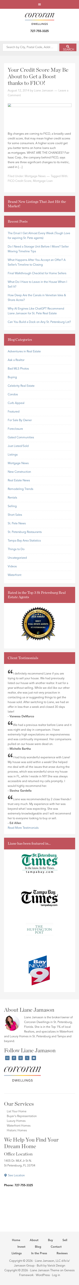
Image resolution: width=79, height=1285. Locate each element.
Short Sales (15, 515)
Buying (12, 377)
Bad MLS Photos (18, 368)
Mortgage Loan (43, 181)
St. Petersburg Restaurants (25, 532)
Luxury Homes (16, 1121)
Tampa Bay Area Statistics (24, 540)
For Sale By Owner (20, 420)
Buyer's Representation (22, 1116)
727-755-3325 (39, 31)
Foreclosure (15, 429)
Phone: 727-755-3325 (18, 1185)
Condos (13, 394)
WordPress (43, 1275)
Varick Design (56, 1265)
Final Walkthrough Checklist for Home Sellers (37, 273)
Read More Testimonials (23, 828)
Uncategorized (17, 558)
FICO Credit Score (19, 181)
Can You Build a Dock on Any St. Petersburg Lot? (39, 322)
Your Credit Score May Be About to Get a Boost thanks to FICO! (38, 76)
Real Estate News (19, 480)
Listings (13, 454)
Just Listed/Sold (18, 446)
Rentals (12, 497)
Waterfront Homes (18, 1125)
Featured (13, 411)
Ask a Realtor (16, 360)
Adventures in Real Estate (24, 351)
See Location (16, 1175)
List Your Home (16, 1111)
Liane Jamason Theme (44, 1270)
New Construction (19, 472)
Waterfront (14, 575)
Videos (12, 566)
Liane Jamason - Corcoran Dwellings (39, 19)
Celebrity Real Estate (21, 386)
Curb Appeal (16, 403)
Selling (12, 506)
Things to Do (16, 549)
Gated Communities (21, 437)
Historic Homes (17, 1130)
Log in (56, 1275)
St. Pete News (17, 523)
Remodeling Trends (20, 489)
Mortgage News (35, 176)
